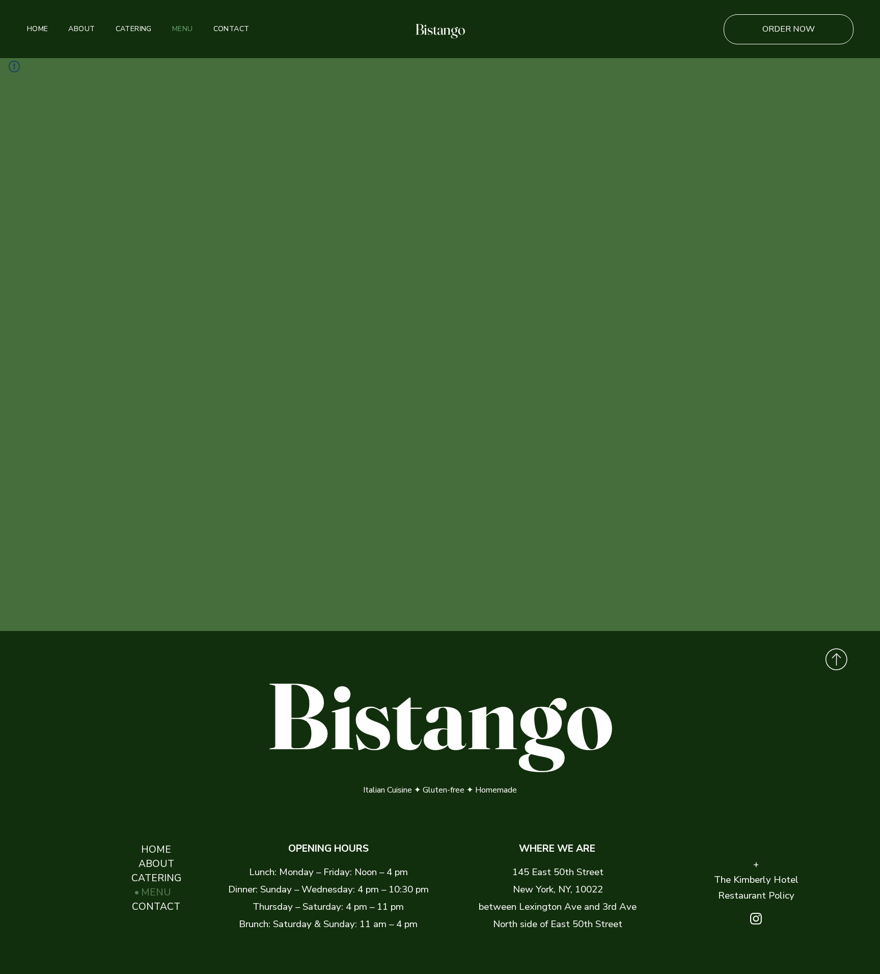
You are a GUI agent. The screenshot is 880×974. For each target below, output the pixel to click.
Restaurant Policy (756, 895)
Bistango (440, 29)
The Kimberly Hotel (756, 879)
